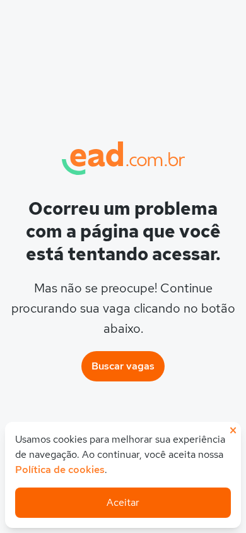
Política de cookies (60, 469)
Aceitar (123, 502)
